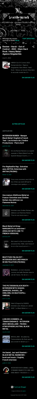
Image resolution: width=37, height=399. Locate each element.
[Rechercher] (34, 4)
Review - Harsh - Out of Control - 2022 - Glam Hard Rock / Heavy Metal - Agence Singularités (15, 50)
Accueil (14, 31)
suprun (24, 391)
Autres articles (18, 124)
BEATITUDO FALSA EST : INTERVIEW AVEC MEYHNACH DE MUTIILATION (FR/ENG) (15, 259)
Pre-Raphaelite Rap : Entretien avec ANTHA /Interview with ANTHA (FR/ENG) (15, 169)
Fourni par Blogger (19, 387)
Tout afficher (28, 39)
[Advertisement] (18, 100)
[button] (33, 47)
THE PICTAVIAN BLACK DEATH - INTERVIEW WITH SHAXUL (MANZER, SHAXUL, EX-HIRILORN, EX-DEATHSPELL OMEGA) (15, 290)
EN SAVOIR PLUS (28, 78)
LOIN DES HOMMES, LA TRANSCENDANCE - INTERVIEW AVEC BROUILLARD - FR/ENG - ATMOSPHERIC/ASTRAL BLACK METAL (15, 324)
